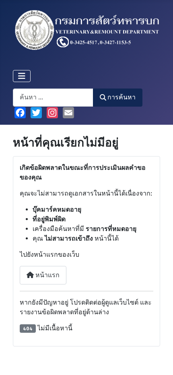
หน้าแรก (47, 275)
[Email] (68, 112)
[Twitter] (36, 112)
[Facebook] (20, 112)
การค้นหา (121, 97)
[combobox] (53, 98)
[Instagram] (52, 112)
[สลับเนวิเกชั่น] (22, 76)
